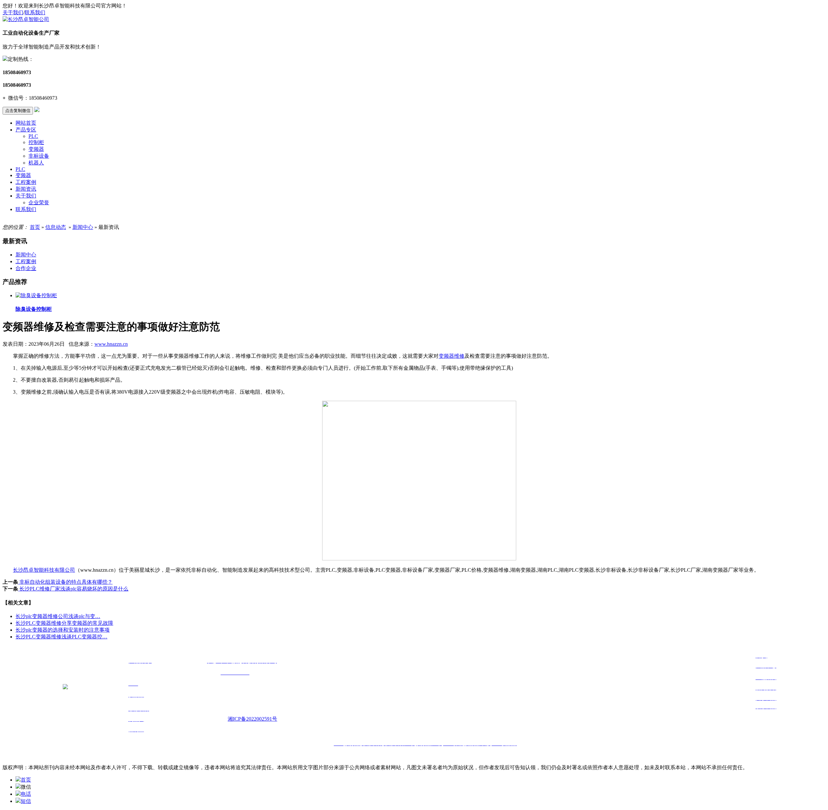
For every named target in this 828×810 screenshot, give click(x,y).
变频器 (36, 149)
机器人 (36, 162)
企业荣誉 (38, 202)
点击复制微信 (17, 110)
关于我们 (13, 12)
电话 (26, 794)
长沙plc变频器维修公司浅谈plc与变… (58, 616)
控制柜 (36, 142)
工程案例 (26, 182)
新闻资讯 (26, 189)
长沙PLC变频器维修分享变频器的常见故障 (64, 623)
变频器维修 (451, 356)
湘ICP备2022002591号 (252, 719)
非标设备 (38, 156)
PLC (33, 136)
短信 (26, 801)
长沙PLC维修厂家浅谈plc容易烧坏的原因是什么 (73, 588)
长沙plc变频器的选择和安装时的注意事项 (63, 630)
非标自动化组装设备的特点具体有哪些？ (65, 582)
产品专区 (26, 129)
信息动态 (55, 227)
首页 (35, 227)
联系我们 (35, 12)
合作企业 (26, 268)
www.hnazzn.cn (111, 344)
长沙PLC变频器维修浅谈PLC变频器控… (61, 636)
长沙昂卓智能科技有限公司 (44, 570)
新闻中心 (82, 227)
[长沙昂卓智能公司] (26, 19)
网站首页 (26, 123)
